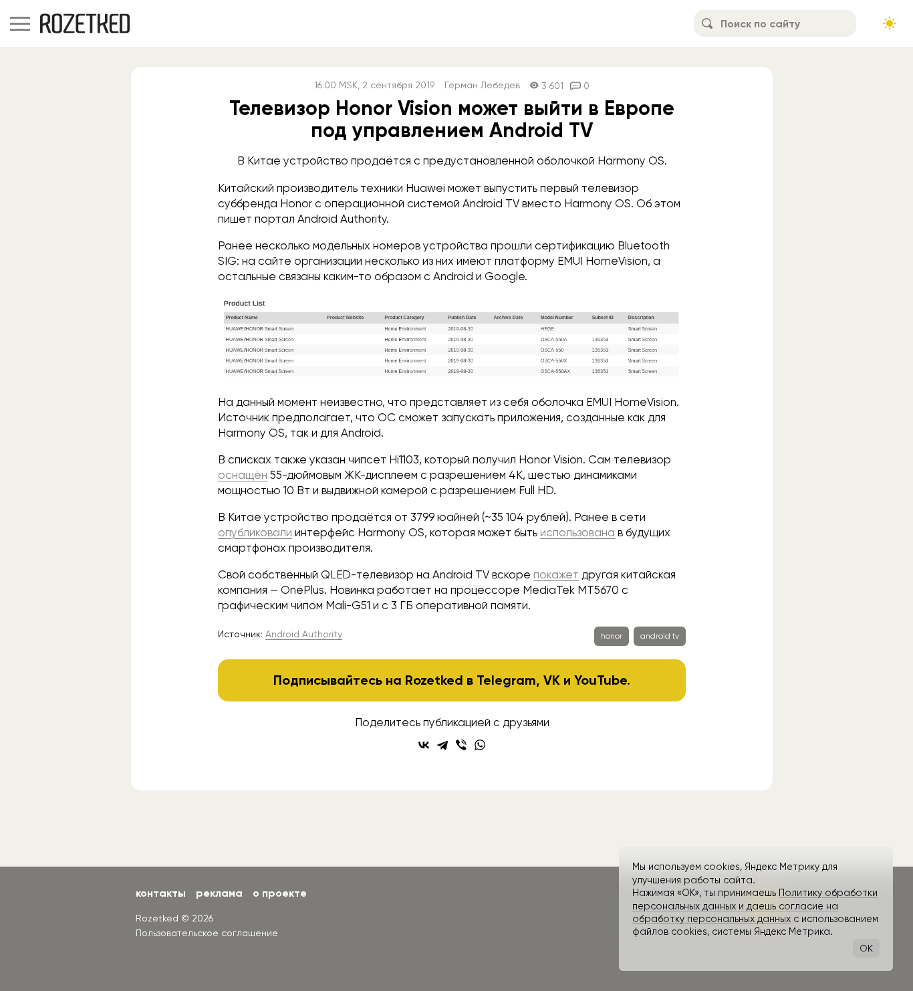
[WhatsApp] (480, 745)
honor (611, 636)
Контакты (161, 893)
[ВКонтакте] (424, 745)
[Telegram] (442, 745)
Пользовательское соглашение (207, 932)
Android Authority (303, 634)
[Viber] (461, 745)
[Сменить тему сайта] (889, 23)
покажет (556, 574)
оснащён (242, 474)
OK (866, 948)
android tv (659, 636)
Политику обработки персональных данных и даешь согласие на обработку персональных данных (755, 905)
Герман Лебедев (482, 85)
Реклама (219, 893)
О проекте (280, 893)
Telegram (506, 680)
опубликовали (255, 532)
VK (551, 680)
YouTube (600, 680)
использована (577, 532)
